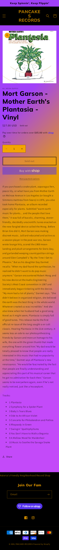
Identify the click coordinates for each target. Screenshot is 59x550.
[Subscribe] (48, 494)
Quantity (6, 142)
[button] (4, 16)
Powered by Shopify (41, 544)
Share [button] (9, 456)
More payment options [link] (30, 178)
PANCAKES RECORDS (24, 544)
